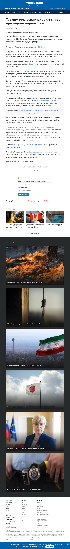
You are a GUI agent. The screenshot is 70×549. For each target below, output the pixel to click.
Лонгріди (8, 515)
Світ (20, 12)
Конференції (9, 519)
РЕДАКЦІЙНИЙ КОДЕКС (42, 525)
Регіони (25, 12)
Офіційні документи (11, 521)
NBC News (40, 47)
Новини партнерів (11, 517)
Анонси (27, 8)
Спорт (39, 12)
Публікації (9, 502)
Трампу (31, 64)
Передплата (40, 506)
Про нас (39, 502)
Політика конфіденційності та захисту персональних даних (42, 519)
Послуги (7, 8)
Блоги (7, 511)
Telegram (31, 201)
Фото (7, 506)
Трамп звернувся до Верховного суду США (26, 145)
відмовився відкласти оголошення (40, 152)
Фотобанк (13, 8)
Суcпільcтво (25, 516)
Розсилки (39, 527)
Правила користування (42, 510)
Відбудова (24, 504)
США (24, 166)
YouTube (47, 201)
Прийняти (50, 546)
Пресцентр (20, 8)
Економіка (14, 12)
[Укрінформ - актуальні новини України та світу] (35, 3)
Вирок (39, 166)
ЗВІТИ (38, 523)
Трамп (33, 166)
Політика (24, 506)
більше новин (35, 233)
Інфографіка (9, 513)
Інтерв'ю (8, 504)
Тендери (39, 512)
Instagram (38, 201)
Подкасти (9, 500)
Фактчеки (24, 510)
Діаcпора (24, 521)
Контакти (39, 504)
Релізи (8, 523)
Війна (7, 12)
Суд (29, 166)
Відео (7, 508)
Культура (33, 12)
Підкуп (45, 166)
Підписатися (23, 194)
